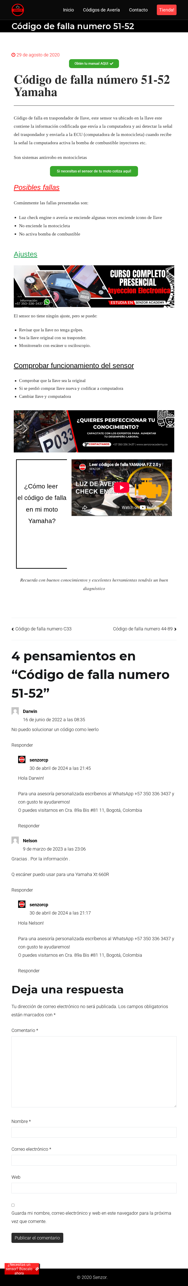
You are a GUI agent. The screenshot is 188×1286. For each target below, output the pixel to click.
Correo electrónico (31, 1149)
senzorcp (39, 760)
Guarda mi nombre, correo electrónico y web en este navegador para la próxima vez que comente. (91, 1217)
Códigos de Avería (101, 10)
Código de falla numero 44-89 (143, 629)
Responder (22, 745)
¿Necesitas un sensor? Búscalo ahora (19, 1269)
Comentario (24, 1030)
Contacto (138, 10)
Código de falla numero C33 (43, 629)
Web (15, 1177)
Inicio (68, 10)
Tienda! (166, 10)
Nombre (21, 1121)
